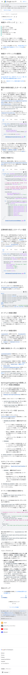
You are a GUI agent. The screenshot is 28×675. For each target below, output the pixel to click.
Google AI (3, 661)
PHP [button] (11, 119)
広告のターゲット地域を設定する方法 (15, 81)
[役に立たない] (16, 17)
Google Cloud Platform (5, 659)
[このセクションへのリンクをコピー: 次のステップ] (11, 588)
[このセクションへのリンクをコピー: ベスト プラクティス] (14, 551)
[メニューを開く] (2, 1)
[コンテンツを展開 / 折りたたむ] (10, 26)
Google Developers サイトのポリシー (10, 615)
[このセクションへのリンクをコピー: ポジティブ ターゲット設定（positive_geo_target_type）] (14, 412)
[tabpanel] (14, 131)
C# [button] (7, 119)
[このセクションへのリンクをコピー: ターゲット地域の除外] (18, 331)
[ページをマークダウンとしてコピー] (21, 23)
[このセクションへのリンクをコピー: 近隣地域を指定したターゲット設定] (2, 232)
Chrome (2, 655)
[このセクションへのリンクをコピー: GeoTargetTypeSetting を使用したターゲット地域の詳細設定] (21, 385)
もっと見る (22, 119)
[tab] (3, 119)
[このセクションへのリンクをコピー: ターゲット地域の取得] (18, 282)
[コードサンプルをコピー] (26, 122)
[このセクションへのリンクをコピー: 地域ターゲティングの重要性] (22, 54)
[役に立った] (14, 17)
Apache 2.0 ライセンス (9, 613)
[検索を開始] (21, 1)
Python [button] (15, 119)
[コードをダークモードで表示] (24, 122)
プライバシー (8, 668)
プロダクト (7, 14)
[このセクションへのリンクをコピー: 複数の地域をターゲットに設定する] (2, 350)
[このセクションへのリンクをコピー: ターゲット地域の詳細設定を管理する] (24, 491)
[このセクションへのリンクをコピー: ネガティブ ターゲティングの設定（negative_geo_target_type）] (21, 463)
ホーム (2, 14)
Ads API (14, 1)
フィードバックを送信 (7, 19)
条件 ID (2, 373)
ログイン (24, 1)
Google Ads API (14, 14)
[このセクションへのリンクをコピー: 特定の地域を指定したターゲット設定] (4, 90)
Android (2, 653)
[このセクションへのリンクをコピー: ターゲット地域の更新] (18, 313)
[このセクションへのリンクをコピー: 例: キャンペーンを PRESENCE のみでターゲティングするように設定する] (10, 502)
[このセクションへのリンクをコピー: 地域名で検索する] (15, 158)
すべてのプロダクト (5, 663)
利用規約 (3, 668)
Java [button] (3, 119)
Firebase (3, 657)
